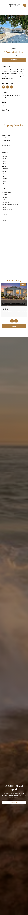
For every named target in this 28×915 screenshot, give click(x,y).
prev (12, 321)
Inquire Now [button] (14, 59)
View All (14, 326)
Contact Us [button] (14, 802)
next (16, 321)
